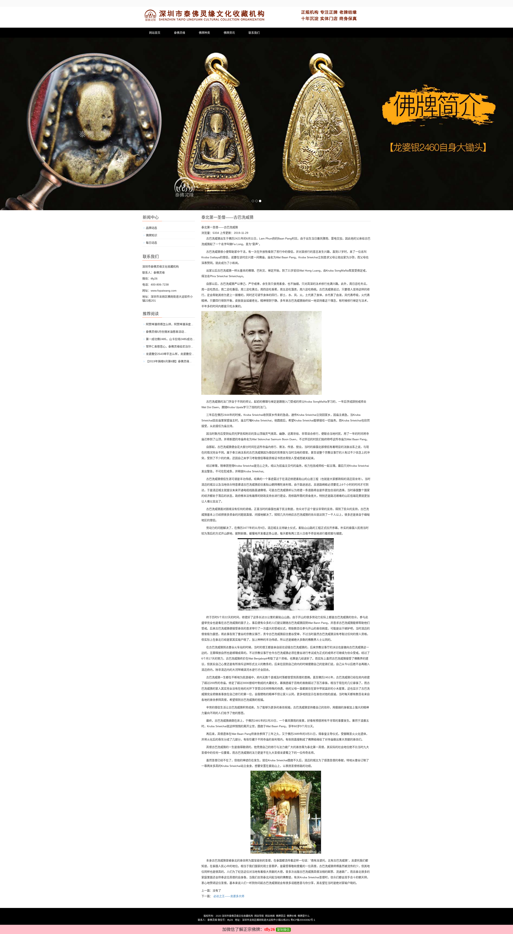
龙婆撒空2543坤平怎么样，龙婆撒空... (170, 353)
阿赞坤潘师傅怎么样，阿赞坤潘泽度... (169, 324)
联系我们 (254, 32)
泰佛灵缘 (179, 32)
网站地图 (270, 916)
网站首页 (154, 32)
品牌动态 (151, 227)
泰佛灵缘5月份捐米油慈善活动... (166, 331)
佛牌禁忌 (281, 916)
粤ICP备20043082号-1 (303, 920)
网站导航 (259, 916)
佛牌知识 (151, 235)
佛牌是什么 (304, 916)
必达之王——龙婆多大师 (228, 896)
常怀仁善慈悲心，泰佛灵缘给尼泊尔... (169, 346)
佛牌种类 (204, 32)
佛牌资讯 (229, 32)
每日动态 (151, 242)
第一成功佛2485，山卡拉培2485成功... (170, 339)
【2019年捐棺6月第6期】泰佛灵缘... (169, 361)
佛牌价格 (291, 916)
